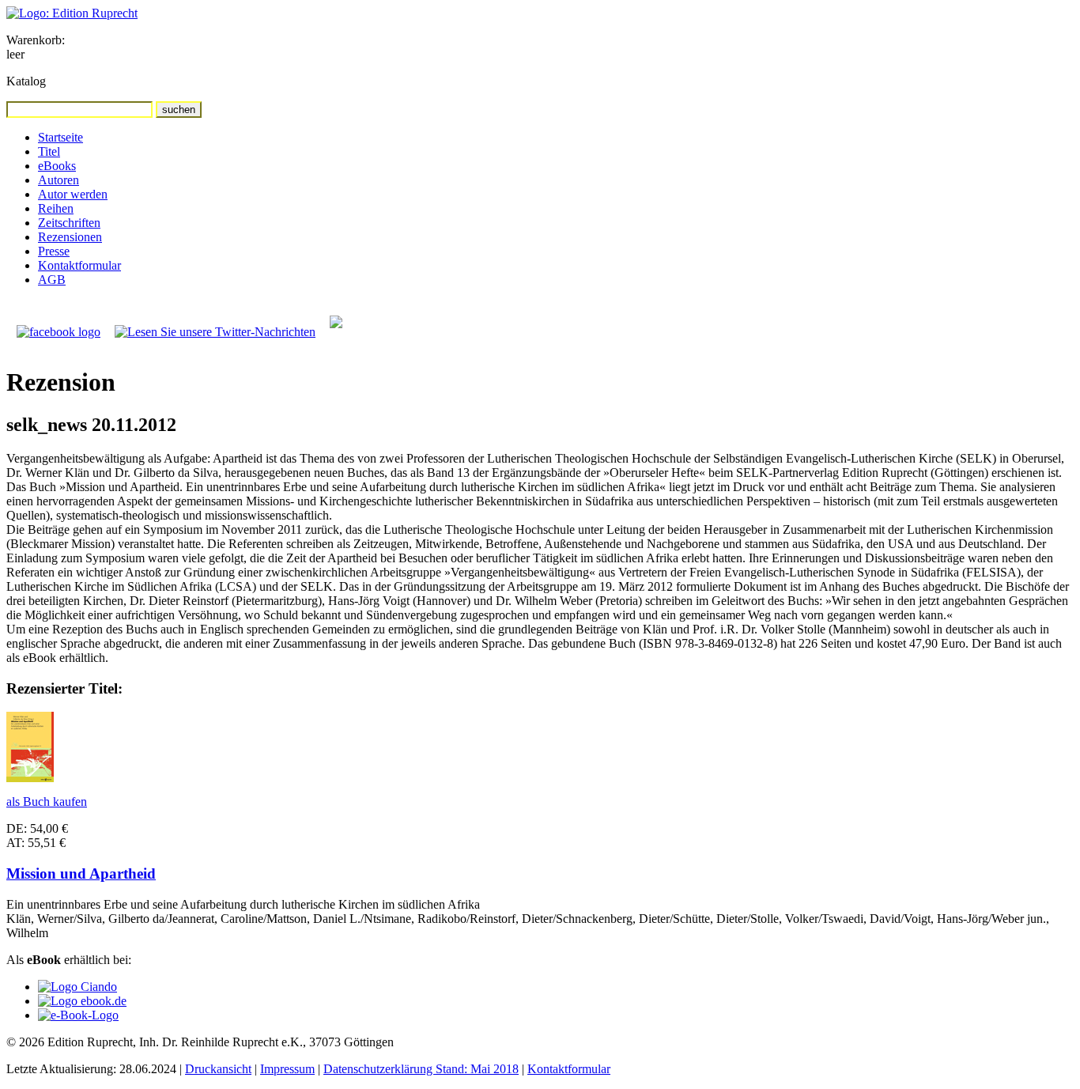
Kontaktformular (79, 265)
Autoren (58, 180)
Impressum (287, 1069)
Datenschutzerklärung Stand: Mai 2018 (421, 1069)
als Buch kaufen (46, 801)
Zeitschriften (69, 222)
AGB (52, 279)
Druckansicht (218, 1069)
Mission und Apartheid (81, 873)
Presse (54, 251)
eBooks (57, 165)
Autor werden (73, 194)
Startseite (60, 137)
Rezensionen (70, 237)
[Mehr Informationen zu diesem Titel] (30, 778)
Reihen (56, 208)
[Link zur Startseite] (72, 13)
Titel (49, 151)
